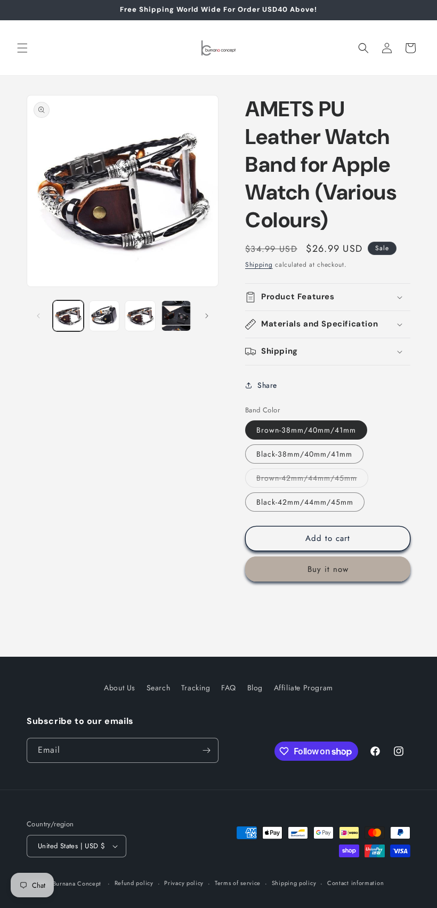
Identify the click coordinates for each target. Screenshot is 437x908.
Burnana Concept (78, 883)
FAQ (228, 687)
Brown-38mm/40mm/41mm (306, 430)
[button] (22, 48)
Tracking (196, 687)
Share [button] (267, 385)
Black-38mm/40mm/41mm (304, 454)
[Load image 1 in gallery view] (68, 315)
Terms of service (238, 883)
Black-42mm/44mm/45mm (304, 502)
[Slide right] (206, 316)
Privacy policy (184, 883)
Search (159, 687)
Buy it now (328, 569)
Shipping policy (294, 883)
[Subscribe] (206, 750)
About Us (119, 687)
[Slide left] (38, 316)
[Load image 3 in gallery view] (140, 315)
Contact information (355, 883)
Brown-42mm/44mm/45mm (312, 480)
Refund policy (134, 883)
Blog (255, 687)
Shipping (259, 264)
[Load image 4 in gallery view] (176, 315)
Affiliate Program (303, 687)
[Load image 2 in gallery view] (104, 315)
